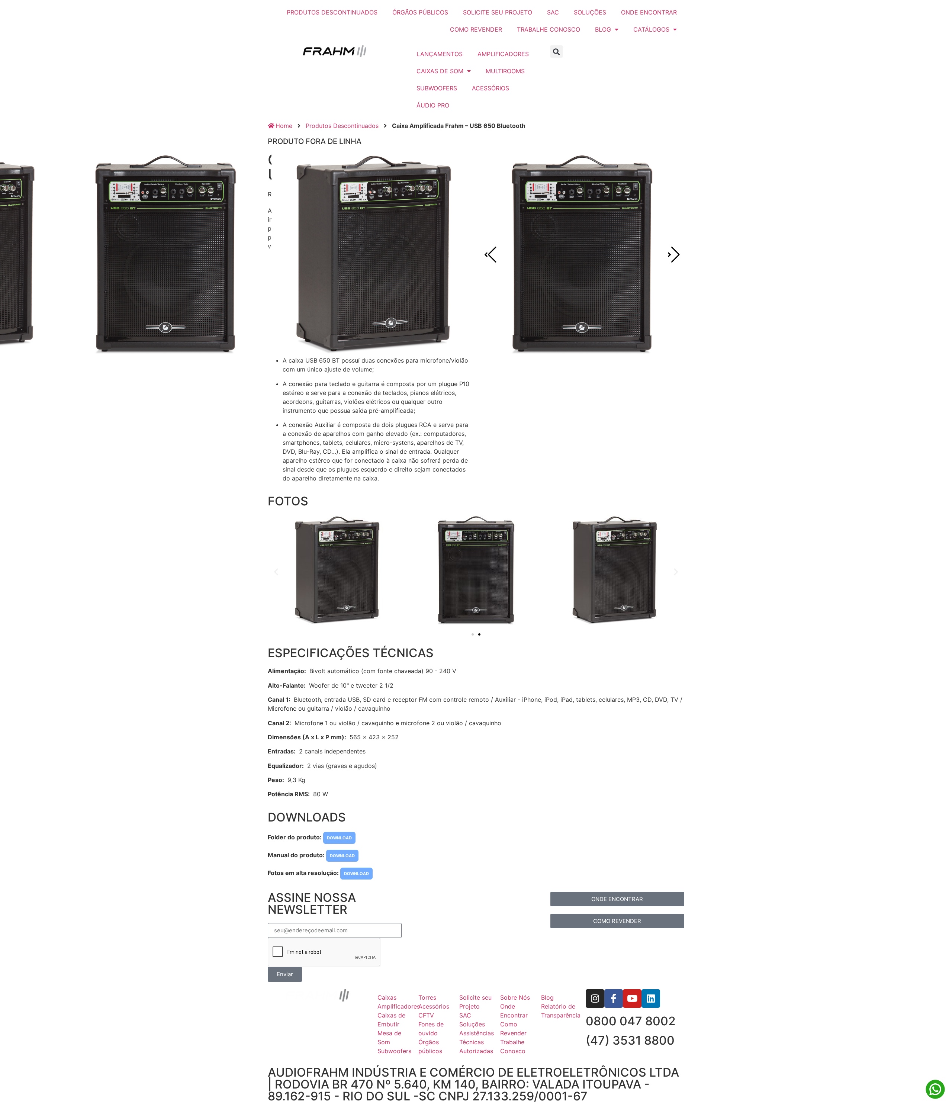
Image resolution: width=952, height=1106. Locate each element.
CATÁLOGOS (651, 29)
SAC (553, 12)
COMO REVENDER (476, 29)
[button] (556, 51)
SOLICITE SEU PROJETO (497, 12)
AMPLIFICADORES (503, 54)
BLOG (603, 29)
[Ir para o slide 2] (479, 634)
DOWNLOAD (339, 838)
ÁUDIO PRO (432, 105)
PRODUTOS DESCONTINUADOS (332, 12)
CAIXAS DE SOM (439, 71)
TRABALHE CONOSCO (548, 29)
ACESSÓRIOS (490, 88)
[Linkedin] (650, 998)
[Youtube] (632, 998)
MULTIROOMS (505, 71)
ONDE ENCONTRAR (649, 12)
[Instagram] (595, 998)
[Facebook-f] (613, 998)
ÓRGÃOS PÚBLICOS (420, 12)
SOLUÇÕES (590, 12)
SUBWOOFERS (436, 88)
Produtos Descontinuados (342, 125)
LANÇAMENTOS (439, 54)
